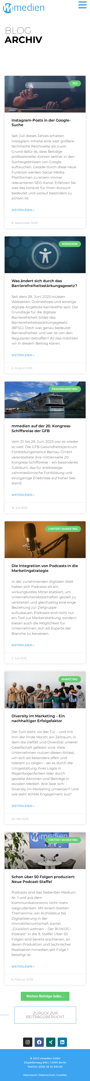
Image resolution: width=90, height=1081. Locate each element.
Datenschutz (47, 1075)
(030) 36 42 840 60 (51, 1066)
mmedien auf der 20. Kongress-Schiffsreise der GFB (41, 428)
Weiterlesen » (23, 210)
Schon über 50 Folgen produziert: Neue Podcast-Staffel (43, 879)
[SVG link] (23, 8)
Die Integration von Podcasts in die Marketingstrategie (45, 568)
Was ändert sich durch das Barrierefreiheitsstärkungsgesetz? (44, 283)
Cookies (62, 1075)
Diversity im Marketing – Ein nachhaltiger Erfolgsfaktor (38, 718)
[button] (82, 4)
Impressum (30, 1075)
